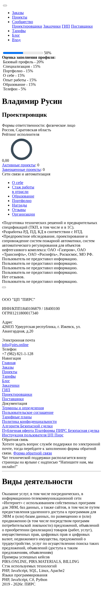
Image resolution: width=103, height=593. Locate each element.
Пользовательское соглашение (28, 412)
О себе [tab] (17, 182)
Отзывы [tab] (19, 210)
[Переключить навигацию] (5, 5)
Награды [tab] (19, 205)
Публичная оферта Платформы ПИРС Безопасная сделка (50, 430)
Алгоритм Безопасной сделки (27, 426)
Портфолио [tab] (22, 201)
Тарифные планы (17, 417)
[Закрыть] (4, 287)
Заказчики (52, 26)
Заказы (18, 13)
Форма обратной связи (32, 453)
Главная (9, 363)
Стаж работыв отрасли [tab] (23, 189)
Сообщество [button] (22, 22)
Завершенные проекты (21, 169)
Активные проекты (18, 165)
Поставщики (82, 26)
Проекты (19, 17)
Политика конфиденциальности (29, 421)
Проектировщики (27, 26)
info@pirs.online (15, 345)
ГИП (66, 26)
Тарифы (19, 31)
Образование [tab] (23, 196)
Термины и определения (23, 408)
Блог (16, 35)
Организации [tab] (23, 214)
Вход (16, 40)
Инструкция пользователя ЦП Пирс (33, 435)
